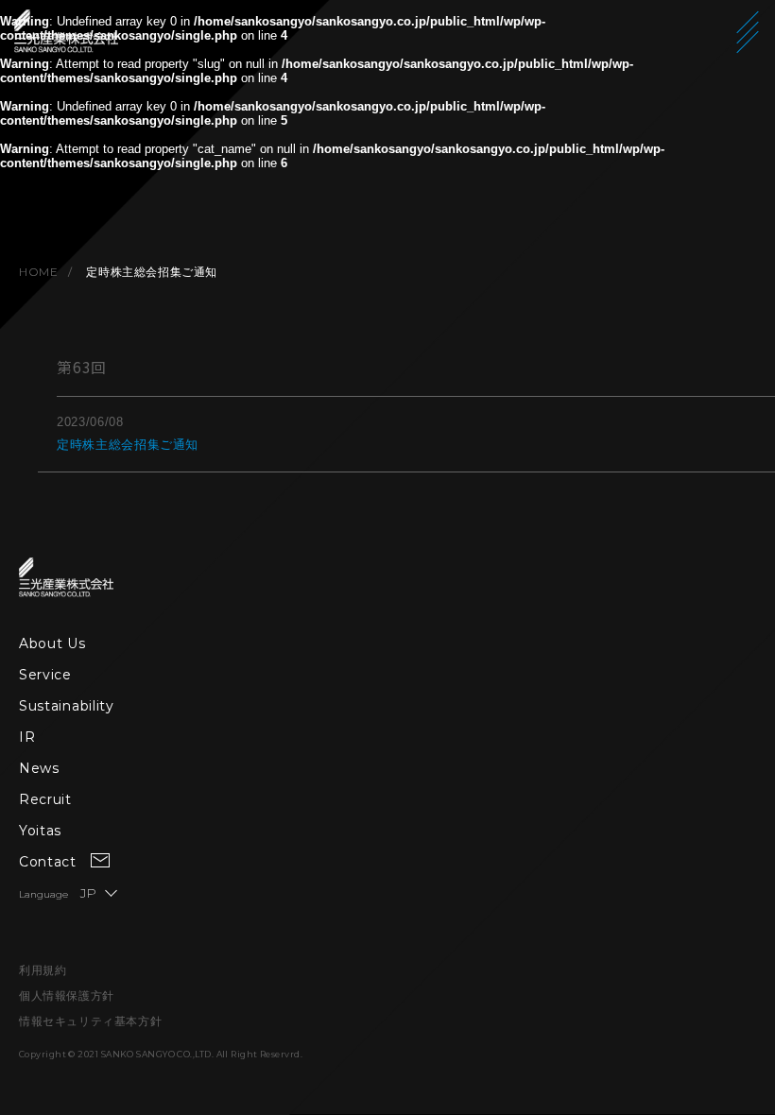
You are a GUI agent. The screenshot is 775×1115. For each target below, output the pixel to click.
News (39, 768)
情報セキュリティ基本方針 (90, 1021)
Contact (48, 861)
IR (27, 737)
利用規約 (42, 970)
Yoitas (40, 830)
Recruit (45, 799)
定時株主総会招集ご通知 (127, 444)
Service (45, 674)
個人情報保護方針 (66, 996)
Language (57, 894)
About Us (52, 643)
